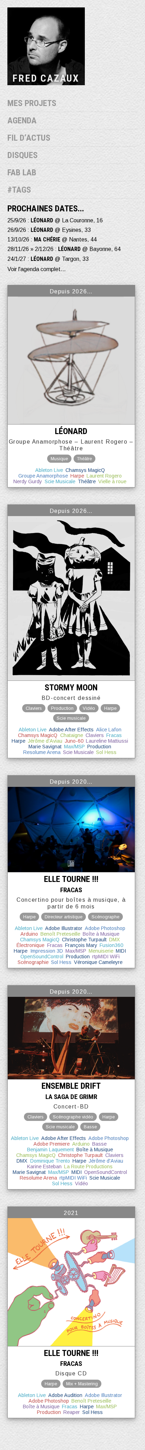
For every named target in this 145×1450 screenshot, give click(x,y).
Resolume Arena (42, 752)
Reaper (71, 1412)
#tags (19, 190)
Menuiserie (101, 951)
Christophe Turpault (84, 939)
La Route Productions (88, 1166)
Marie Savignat (45, 746)
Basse (99, 1144)
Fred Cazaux (46, 78)
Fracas (114, 735)
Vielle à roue (112, 481)
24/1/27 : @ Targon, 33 (48, 259)
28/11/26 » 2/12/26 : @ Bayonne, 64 (64, 249)
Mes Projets (31, 103)
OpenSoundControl (41, 956)
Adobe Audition (65, 1395)
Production (99, 746)
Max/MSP (74, 746)
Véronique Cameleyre (98, 962)
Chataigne (71, 735)
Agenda (22, 120)
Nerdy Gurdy (27, 481)
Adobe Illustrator (63, 928)
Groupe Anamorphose (43, 476)
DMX (114, 939)
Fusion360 (111, 945)
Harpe (77, 476)
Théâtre (87, 481)
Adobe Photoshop (105, 928)
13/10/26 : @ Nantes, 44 (52, 239)
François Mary (81, 945)
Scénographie (33, 962)
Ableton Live (49, 470)
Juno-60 (74, 741)
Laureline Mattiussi (107, 741)
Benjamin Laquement (50, 1149)
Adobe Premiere (51, 1144)
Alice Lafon (108, 729)
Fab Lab (21, 172)
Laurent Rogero (104, 476)
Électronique (30, 945)
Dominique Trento (50, 1161)
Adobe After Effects (71, 729)
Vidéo (81, 1183)
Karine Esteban (44, 1166)
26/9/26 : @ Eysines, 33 (49, 230)
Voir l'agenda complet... (36, 269)
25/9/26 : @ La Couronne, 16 (55, 220)
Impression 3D (46, 951)
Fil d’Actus (28, 138)
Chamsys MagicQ (85, 470)
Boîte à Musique (101, 934)
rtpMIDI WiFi (106, 956)
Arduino (29, 934)
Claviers (95, 735)
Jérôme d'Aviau (45, 741)
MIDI (121, 951)
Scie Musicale (60, 481)
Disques (22, 155)
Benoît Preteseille (60, 934)
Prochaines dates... (45, 209)
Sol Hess (106, 752)
